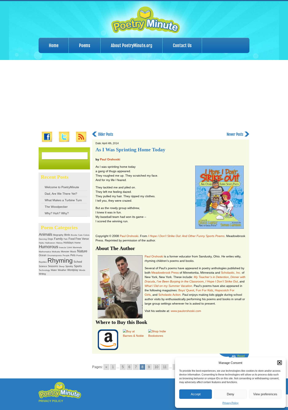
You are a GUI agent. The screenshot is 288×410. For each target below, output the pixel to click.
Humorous (48, 246)
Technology (44, 270)
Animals (45, 234)
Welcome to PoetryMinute (62, 187)
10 (156, 367)
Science (43, 266)
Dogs (50, 239)
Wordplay (72, 270)
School (78, 261)
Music (73, 251)
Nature (82, 251)
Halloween (50, 243)
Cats (80, 235)
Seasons (53, 266)
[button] (279, 363)
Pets (72, 255)
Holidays (68, 242)
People (66, 255)
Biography (58, 235)
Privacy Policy (230, 403)
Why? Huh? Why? (57, 213)
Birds (67, 234)
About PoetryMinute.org (131, 45)
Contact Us (182, 45)
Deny (230, 394)
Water (54, 270)
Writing (42, 274)
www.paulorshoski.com (186, 311)
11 (165, 367)
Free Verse (82, 238)
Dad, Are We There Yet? (61, 193)
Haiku (41, 243)
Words (82, 270)
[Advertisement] (144, 95)
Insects (62, 247)
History (59, 243)
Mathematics (45, 251)
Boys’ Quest (186, 290)
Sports (78, 266)
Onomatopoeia (54, 255)
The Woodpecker (56, 206)
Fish (66, 239)
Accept (196, 394)
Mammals (77, 247)
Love (69, 247)
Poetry (79, 255)
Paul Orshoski (110, 159)
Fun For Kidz (204, 290)
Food (72, 238)
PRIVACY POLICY (51, 401)
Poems (84, 45)
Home (53, 45)
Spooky (69, 266)
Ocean (42, 255)
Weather (62, 270)
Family (58, 238)
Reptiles (43, 262)
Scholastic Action (169, 294)
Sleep (62, 266)
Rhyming (60, 260)
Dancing (43, 239)
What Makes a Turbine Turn (63, 200)
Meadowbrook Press (165, 272)
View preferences (265, 394)
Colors (86, 235)
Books (74, 235)
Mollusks (56, 251)
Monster (65, 251)
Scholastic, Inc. (231, 272)
